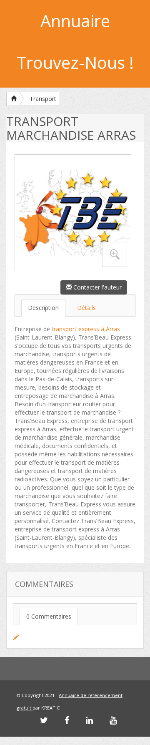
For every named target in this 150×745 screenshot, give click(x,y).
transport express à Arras (86, 329)
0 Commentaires (48, 616)
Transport (43, 99)
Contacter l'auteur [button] (97, 287)
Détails (86, 308)
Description (43, 308)
